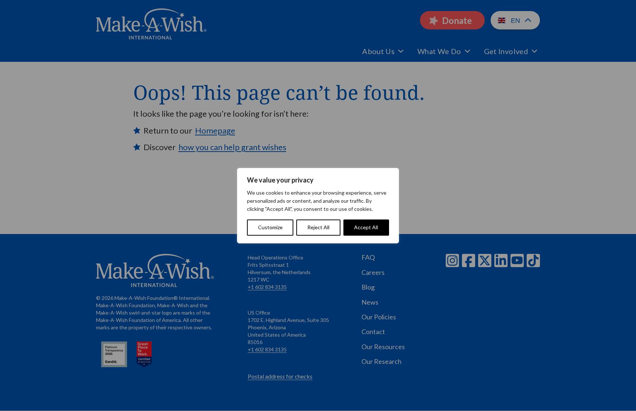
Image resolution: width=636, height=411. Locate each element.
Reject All (318, 227)
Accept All (366, 227)
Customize (270, 227)
